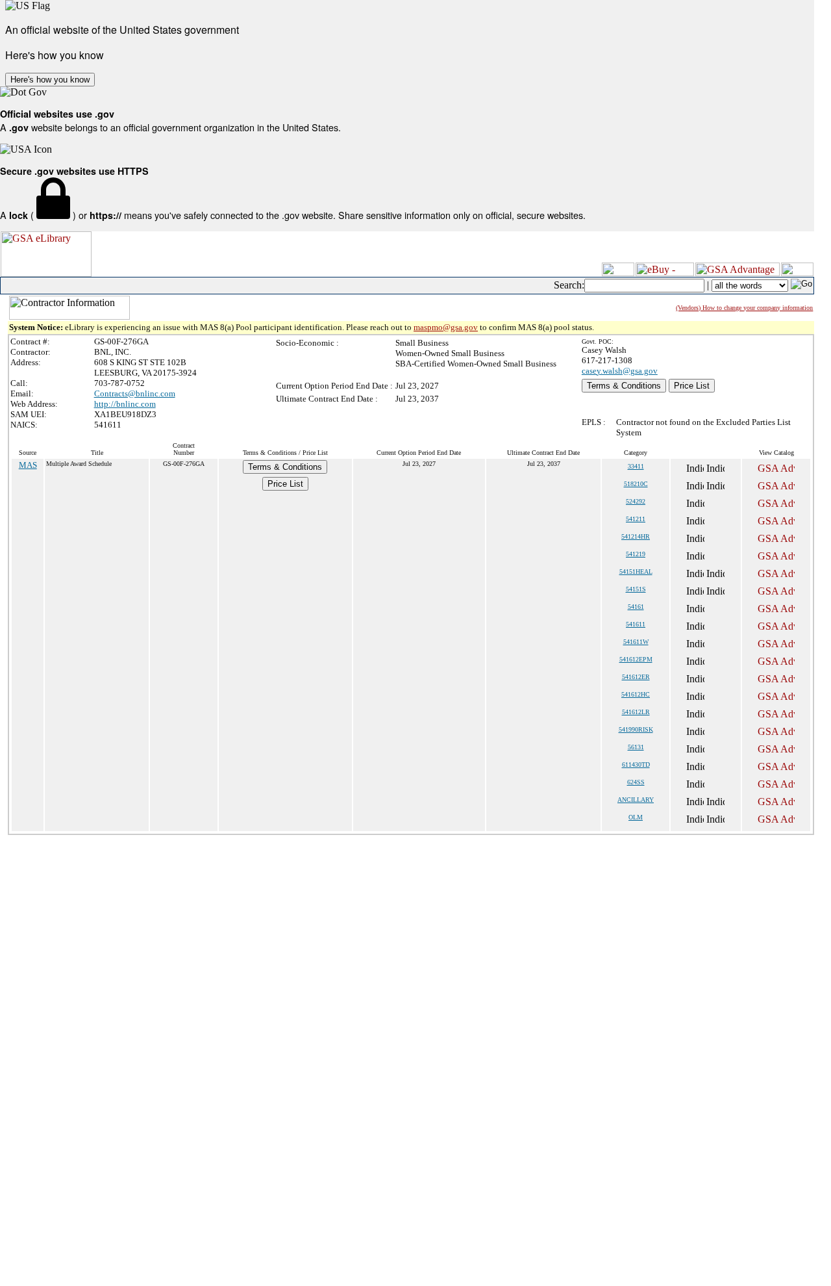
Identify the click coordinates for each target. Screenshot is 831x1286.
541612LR (636, 711)
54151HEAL (635, 571)
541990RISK (636, 729)
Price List (692, 386)
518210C (636, 483)
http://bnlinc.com (125, 404)
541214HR (635, 536)
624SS (636, 782)
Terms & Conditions (624, 386)
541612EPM (635, 659)
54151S (636, 589)
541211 (635, 518)
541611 (635, 624)
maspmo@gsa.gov (446, 327)
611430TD (636, 764)
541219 (635, 554)
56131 (636, 747)
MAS (28, 465)
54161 (636, 606)
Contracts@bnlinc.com (134, 393)
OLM (635, 817)
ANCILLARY (635, 799)
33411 (636, 466)
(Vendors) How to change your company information (744, 307)
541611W (636, 641)
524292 (635, 501)
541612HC (635, 694)
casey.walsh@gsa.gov (620, 371)
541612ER (636, 676)
